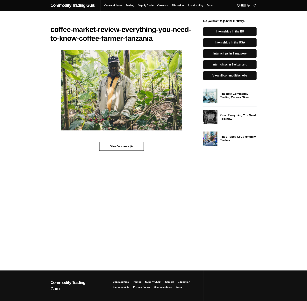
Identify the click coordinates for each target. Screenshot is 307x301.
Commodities (121, 281)
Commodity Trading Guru (72, 5)
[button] (243, 5)
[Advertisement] (230, 207)
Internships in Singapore (230, 53)
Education (184, 281)
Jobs (179, 287)
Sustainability (121, 287)
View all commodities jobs (229, 75)
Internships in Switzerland (229, 64)
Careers (169, 281)
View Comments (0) (121, 146)
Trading (137, 281)
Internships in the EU (230, 31)
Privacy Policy (141, 287)
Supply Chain (153, 281)
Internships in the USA (230, 42)
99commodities (163, 287)
